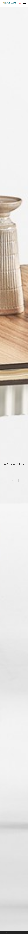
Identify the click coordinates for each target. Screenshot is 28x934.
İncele (14, 481)
